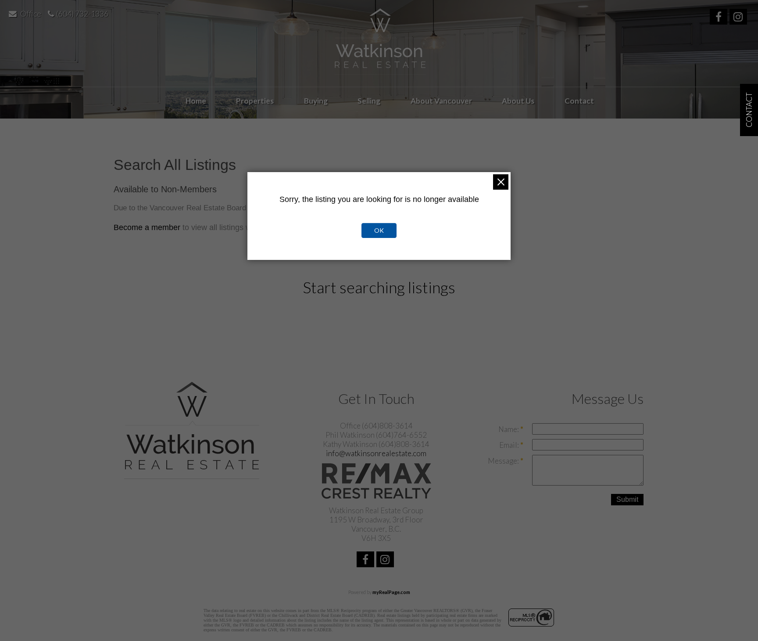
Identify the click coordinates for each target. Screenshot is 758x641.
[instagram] (739, 17)
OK (379, 230)
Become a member (147, 227)
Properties (255, 100)
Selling (369, 100)
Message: (504, 460)
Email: (509, 445)
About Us (518, 100)
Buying (316, 100)
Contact (579, 100)
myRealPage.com (391, 592)
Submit (627, 499)
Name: (509, 429)
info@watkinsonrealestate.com (376, 453)
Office (30, 13)
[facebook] (719, 17)
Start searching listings (379, 287)
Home (196, 100)
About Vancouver (441, 100)
